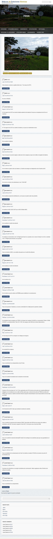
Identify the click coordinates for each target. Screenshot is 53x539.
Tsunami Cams (40, 32)
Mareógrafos (23, 29)
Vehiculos (5, 513)
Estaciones (3, 29)
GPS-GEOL (5, 511)
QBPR (11, 528)
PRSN (30, 73)
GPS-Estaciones (33, 29)
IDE (11, 530)
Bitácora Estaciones (14, 2)
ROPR (11, 526)
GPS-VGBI (5, 515)
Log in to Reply (6, 88)
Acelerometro (31, 32)
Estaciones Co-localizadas (8, 32)
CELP (11, 524)
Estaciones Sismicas (13, 29)
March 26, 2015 (6, 71)
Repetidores (42, 29)
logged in (9, 493)
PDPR (11, 532)
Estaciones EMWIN (21, 32)
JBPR (4, 507)
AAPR (4, 509)
